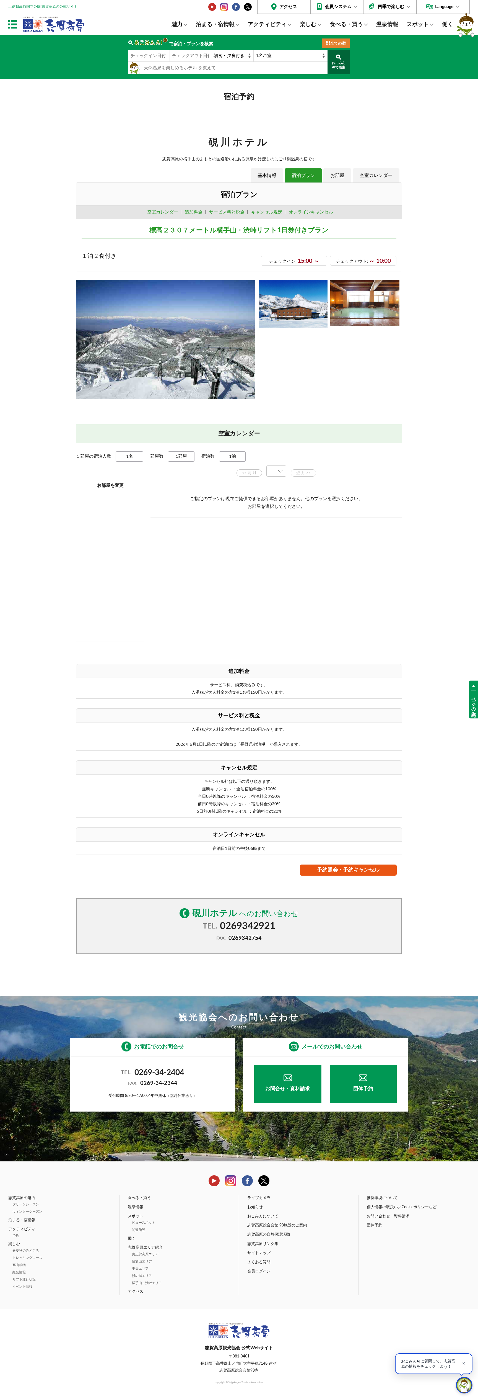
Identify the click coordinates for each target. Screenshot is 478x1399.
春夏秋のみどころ (25, 1250)
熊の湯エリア (142, 1275)
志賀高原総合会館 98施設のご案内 (277, 1225)
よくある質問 (259, 1262)
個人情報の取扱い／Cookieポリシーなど (402, 1207)
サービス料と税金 (227, 212)
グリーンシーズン (25, 1204)
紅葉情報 (19, 1272)
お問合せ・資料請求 (287, 1088)
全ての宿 (338, 43)
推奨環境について (382, 1198)
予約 (15, 1235)
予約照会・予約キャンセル (348, 870)
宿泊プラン (303, 175)
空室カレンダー (376, 175)
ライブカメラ (259, 1198)
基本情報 (267, 175)
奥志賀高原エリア (145, 1254)
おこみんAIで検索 (338, 65)
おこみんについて (262, 1216)
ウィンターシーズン (27, 1211)
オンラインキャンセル (310, 212)
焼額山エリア (142, 1261)
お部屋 (337, 175)
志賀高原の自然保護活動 (268, 1234)
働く (447, 24)
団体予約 (363, 1088)
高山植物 (19, 1265)
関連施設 (138, 1229)
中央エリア (140, 1268)
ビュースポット (143, 1222)
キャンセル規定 (266, 212)
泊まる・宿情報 (215, 24)
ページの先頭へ (473, 704)
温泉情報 (387, 24)
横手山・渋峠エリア (147, 1283)
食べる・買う (346, 24)
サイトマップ (259, 1253)
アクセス (288, 6)
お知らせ (255, 1207)
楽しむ (308, 24)
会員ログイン (259, 1271)
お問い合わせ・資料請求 (388, 1216)
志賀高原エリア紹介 (145, 1247)
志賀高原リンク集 (262, 1244)
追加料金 (194, 212)
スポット (418, 24)
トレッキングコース (27, 1257)
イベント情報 (22, 1286)
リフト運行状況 (24, 1279)
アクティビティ (267, 24)
